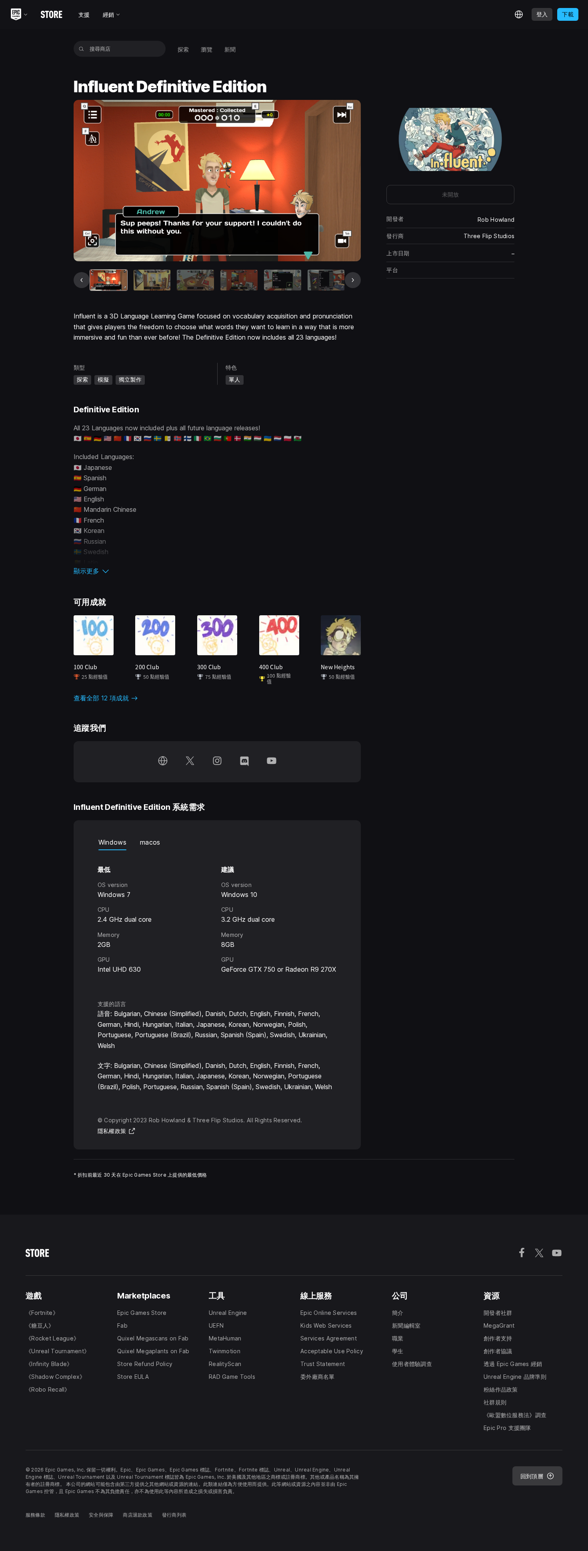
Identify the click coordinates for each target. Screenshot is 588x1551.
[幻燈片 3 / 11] (195, 280)
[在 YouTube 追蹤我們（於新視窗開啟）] (271, 761)
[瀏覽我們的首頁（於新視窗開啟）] (162, 761)
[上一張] (82, 280)
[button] (217, 571)
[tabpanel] (217, 917)
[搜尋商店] (81, 49)
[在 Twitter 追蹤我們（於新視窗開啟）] (190, 761)
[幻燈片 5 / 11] (283, 280)
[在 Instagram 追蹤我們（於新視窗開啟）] (217, 761)
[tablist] (217, 842)
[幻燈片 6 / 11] (326, 280)
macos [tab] (150, 842)
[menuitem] (183, 49)
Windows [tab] (112, 842)
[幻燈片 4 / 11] (239, 280)
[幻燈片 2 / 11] (152, 280)
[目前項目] (109, 280)
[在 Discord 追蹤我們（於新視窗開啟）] (244, 761)
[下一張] (353, 280)
